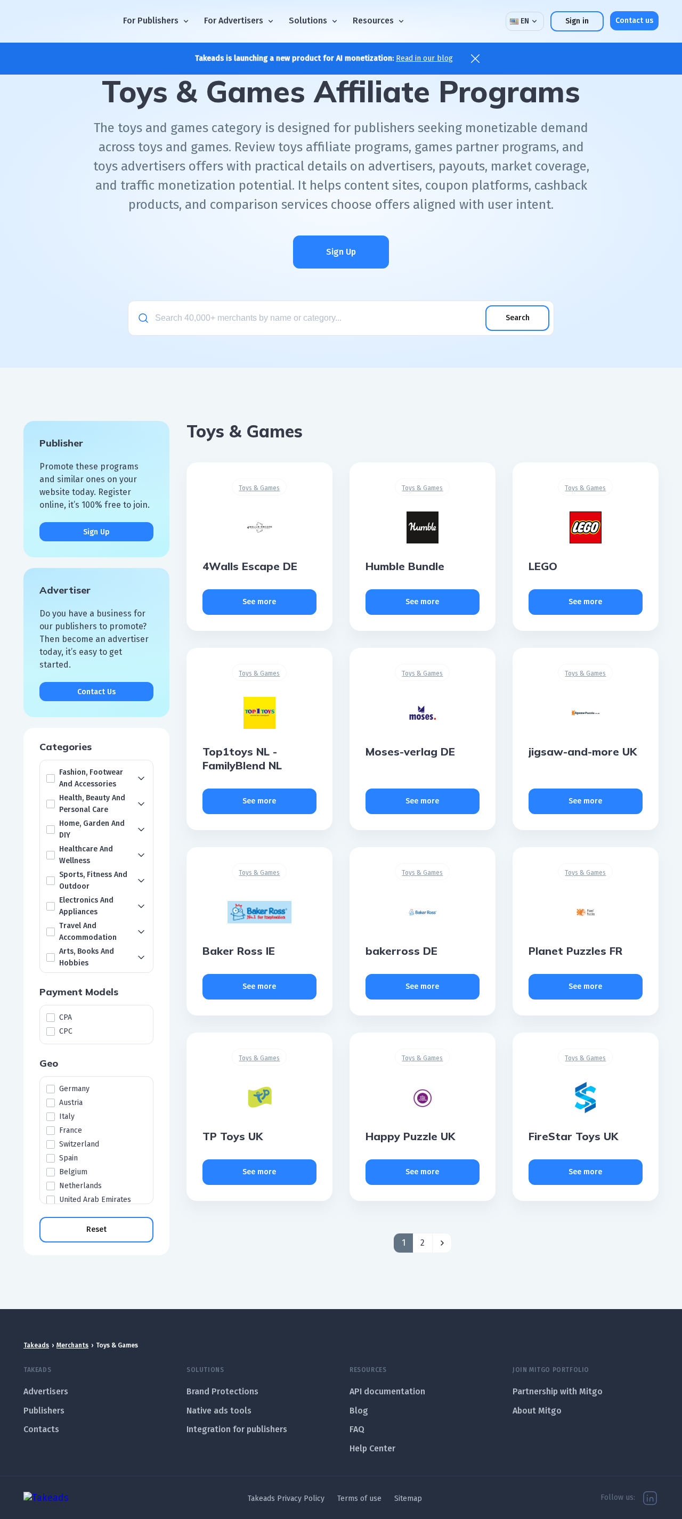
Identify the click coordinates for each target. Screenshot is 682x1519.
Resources (373, 21)
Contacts (41, 1429)
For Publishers (150, 21)
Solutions (308, 21)
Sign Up (341, 252)
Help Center (372, 1448)
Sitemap (408, 1498)
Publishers (43, 1411)
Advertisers (45, 1391)
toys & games (259, 488)
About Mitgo (537, 1411)
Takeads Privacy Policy (286, 1498)
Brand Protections (222, 1391)
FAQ (357, 1429)
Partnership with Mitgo (558, 1391)
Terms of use (359, 1498)
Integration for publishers (236, 1429)
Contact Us (96, 691)
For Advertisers (233, 21)
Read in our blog (424, 58)
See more (259, 601)
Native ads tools (218, 1411)
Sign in (577, 21)
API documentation (387, 1391)
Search (518, 317)
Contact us (634, 20)
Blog (359, 1411)
